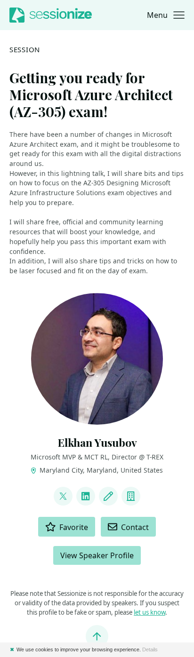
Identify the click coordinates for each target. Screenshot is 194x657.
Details (150, 649)
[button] (166, 15)
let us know (149, 612)
